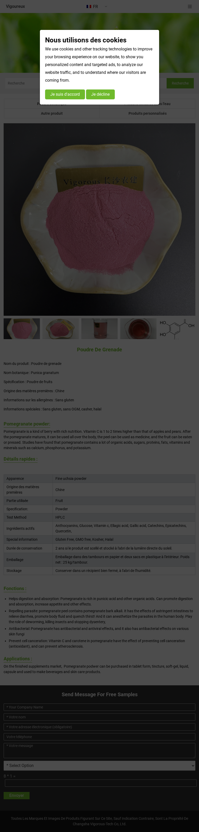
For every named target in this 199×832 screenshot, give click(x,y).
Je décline (100, 94)
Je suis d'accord (65, 94)
